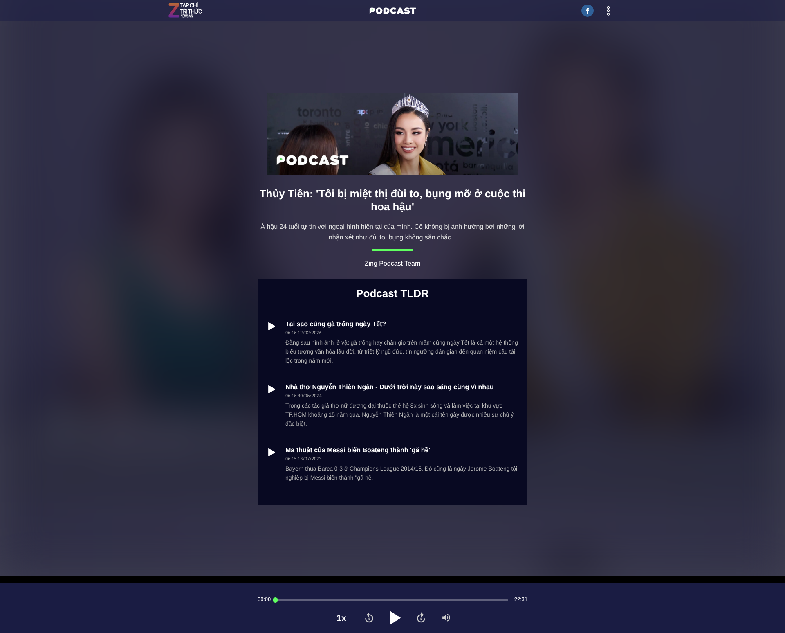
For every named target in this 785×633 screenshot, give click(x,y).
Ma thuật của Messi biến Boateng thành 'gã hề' (357, 450)
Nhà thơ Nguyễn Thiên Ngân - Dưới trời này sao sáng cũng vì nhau (389, 387)
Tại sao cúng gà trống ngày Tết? (335, 324)
